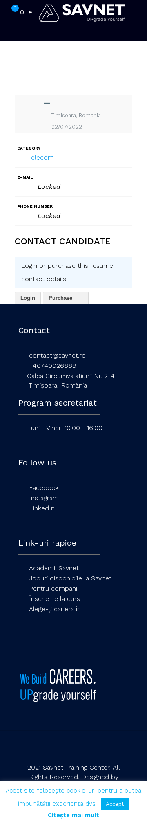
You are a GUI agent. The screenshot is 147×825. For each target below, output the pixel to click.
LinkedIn (42, 508)
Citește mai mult (73, 815)
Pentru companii (53, 588)
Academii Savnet (54, 568)
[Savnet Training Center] (81, 12)
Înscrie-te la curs (54, 599)
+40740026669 (52, 365)
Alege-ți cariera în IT (59, 609)
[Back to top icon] (73, 747)
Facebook (44, 488)
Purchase (61, 298)
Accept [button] (115, 804)
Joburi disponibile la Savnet (70, 578)
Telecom (41, 157)
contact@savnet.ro (57, 355)
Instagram (44, 498)
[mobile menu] (136, 12)
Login (27, 298)
